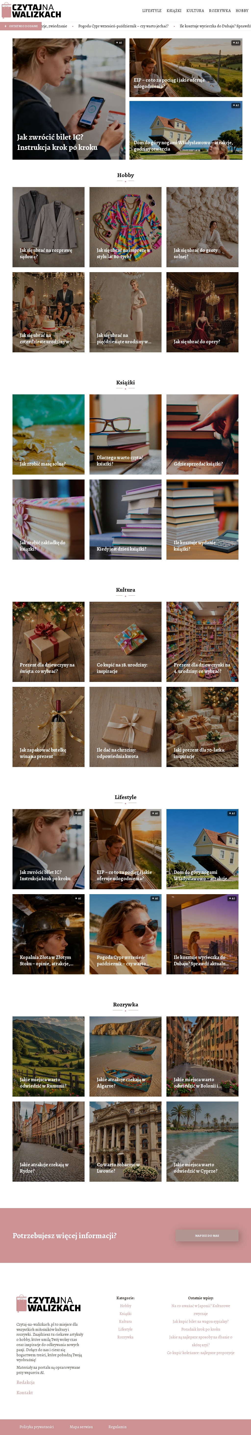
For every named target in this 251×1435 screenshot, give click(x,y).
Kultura (195, 10)
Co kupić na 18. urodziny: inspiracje (122, 668)
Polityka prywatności (37, 1427)
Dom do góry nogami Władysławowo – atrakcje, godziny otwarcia (183, 146)
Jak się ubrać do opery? (197, 342)
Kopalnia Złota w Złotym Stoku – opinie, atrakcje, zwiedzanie (45, 960)
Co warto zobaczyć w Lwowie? (118, 1168)
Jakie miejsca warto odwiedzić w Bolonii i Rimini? (196, 1083)
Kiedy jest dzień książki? (121, 549)
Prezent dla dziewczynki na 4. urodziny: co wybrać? (202, 668)
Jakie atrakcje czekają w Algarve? (121, 1083)
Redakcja (25, 1382)
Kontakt (24, 1393)
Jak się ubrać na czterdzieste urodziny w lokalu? (44, 338)
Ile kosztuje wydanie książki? (195, 546)
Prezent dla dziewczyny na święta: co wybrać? (47, 668)
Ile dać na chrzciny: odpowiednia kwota (117, 753)
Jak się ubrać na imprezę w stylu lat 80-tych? (124, 253)
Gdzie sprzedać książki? (198, 464)
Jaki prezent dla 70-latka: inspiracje (199, 753)
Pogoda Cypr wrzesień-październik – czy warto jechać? (121, 960)
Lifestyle (152, 10)
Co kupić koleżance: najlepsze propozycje (201, 1353)
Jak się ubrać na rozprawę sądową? (46, 253)
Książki (174, 10)
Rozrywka (220, 10)
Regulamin (117, 1427)
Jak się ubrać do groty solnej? (195, 253)
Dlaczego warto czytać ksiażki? (120, 461)
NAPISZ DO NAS (207, 1235)
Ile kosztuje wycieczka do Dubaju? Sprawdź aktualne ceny (127, 26)
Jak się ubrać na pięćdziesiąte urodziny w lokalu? (122, 338)
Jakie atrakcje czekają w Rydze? (44, 1168)
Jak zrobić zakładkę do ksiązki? (42, 546)
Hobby (242, 10)
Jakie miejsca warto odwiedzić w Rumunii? (43, 1083)
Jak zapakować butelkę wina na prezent (43, 753)
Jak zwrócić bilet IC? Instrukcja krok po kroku (57, 142)
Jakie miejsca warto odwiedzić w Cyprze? (195, 1168)
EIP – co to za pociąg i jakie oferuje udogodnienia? (169, 83)
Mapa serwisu (81, 1427)
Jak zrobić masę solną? (43, 464)
